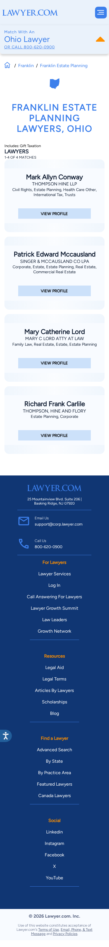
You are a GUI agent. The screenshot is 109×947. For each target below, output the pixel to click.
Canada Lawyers (54, 795)
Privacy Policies (65, 934)
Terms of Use (48, 929)
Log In (54, 585)
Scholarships (54, 702)
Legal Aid (54, 667)
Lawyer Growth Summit (54, 608)
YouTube (54, 877)
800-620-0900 (39, 47)
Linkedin (54, 832)
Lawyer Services (54, 573)
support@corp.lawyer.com (58, 524)
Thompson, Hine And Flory (54, 411)
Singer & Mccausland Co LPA (54, 261)
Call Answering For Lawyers (54, 596)
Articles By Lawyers (54, 690)
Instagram (54, 843)
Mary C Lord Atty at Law (54, 338)
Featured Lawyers (54, 784)
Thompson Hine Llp (54, 184)
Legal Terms (54, 679)
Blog (54, 713)
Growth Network (54, 631)
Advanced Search (54, 749)
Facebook (54, 855)
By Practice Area (54, 772)
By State (54, 761)
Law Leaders (54, 619)
